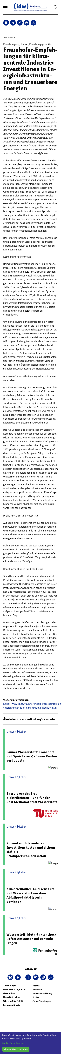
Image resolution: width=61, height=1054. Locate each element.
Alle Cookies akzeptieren (16, 1049)
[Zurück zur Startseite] (30, 7)
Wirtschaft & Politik (13, 1001)
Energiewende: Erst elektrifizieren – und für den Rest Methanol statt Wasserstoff (32, 797)
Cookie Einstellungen (42, 1001)
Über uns (36, 985)
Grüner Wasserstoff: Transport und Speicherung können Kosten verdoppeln (32, 756)
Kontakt (36, 997)
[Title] (20, 23)
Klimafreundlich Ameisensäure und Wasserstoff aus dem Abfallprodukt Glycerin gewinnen (30, 895)
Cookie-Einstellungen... (13, 1042)
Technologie (9, 985)
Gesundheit (9, 993)
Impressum (37, 989)
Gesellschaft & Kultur (14, 989)
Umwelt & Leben (11, 997)
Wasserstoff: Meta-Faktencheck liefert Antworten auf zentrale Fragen (31, 938)
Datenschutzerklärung (42, 993)
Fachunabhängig (11, 1005)
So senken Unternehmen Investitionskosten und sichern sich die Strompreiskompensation (31, 849)
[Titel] (6, 23)
